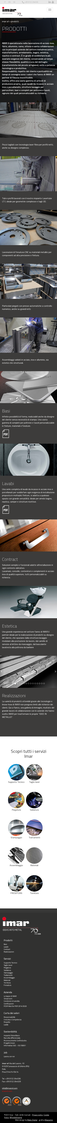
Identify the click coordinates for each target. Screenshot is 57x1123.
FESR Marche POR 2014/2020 (15, 1006)
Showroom (8, 998)
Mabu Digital (32, 1120)
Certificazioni (9, 1003)
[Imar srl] (12, 11)
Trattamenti (34, 837)
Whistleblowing (16, 1117)
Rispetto (7, 1022)
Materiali (34, 865)
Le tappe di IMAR (10, 996)
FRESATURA (16, 893)
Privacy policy (37, 1115)
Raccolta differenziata (12, 1038)
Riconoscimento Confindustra (15, 1040)
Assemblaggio (16, 865)
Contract (7, 949)
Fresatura (7, 985)
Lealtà (6, 1024)
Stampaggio (16, 837)
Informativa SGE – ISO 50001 (15, 1045)
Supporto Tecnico (16, 782)
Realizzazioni (9, 951)
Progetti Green (9, 1043)
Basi (5, 944)
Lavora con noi (9, 1056)
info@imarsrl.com (9, 1088)
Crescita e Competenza (12, 1019)
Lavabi (6, 947)
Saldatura (34, 809)
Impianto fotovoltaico (12, 1035)
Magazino (49, 1120)
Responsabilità (9, 1017)
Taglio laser (34, 782)
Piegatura (16, 809)
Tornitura (34, 893)
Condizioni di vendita (12, 1001)
